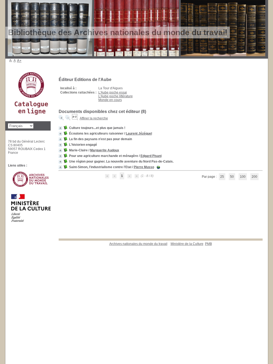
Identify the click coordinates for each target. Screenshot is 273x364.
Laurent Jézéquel (139, 133)
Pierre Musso (144, 167)
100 (243, 177)
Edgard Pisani (151, 156)
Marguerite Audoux (104, 150)
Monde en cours (110, 100)
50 (232, 177)
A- (10, 60)
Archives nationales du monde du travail (138, 244)
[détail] (60, 128)
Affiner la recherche (94, 118)
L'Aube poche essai (112, 92)
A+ (19, 61)
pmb (208, 244)
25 (222, 177)
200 (254, 177)
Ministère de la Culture (187, 244)
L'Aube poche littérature (115, 96)
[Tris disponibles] (75, 118)
